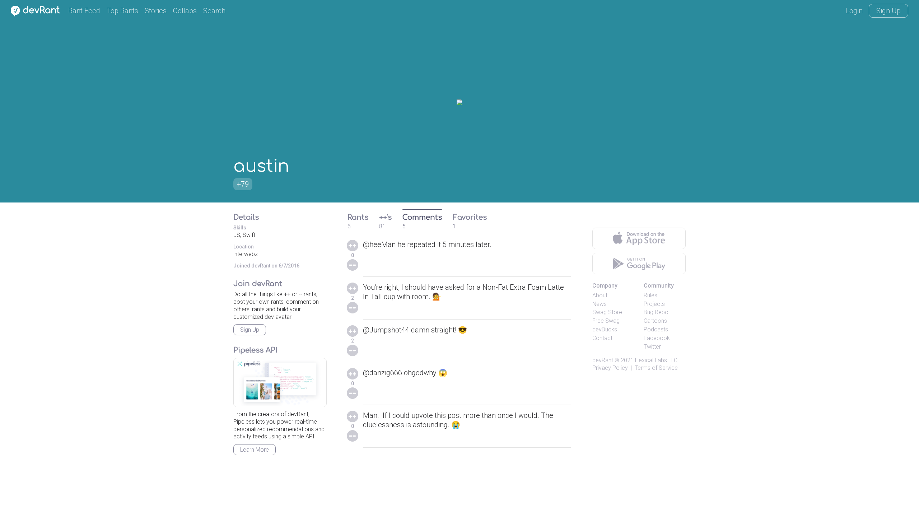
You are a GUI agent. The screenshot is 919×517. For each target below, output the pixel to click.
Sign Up (888, 10)
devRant (602, 360)
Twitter (652, 346)
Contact (602, 338)
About (599, 295)
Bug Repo (656, 312)
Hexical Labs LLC (656, 360)
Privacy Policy (610, 367)
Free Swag (606, 320)
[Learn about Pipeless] (280, 382)
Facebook (657, 338)
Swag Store (607, 312)
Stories (156, 10)
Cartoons (655, 320)
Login (854, 10)
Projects (654, 304)
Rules (650, 295)
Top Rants (122, 10)
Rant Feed (84, 10)
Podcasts (656, 329)
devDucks (604, 329)
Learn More (254, 449)
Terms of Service (656, 367)
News (599, 304)
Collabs (185, 10)
